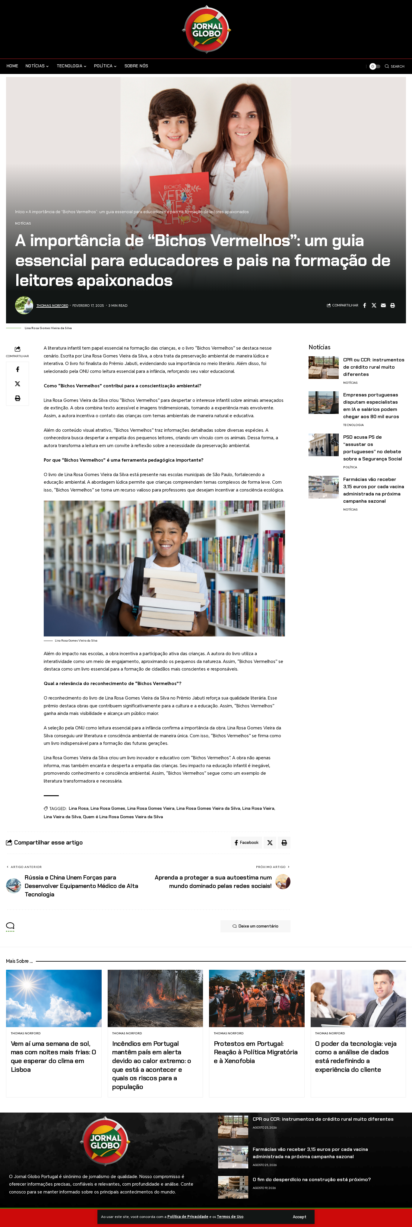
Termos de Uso (230, 1216)
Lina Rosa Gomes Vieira (150, 808)
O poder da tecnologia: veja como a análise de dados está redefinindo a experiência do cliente (355, 1056)
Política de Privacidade (187, 1216)
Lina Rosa (78, 808)
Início (20, 211)
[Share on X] (374, 305)
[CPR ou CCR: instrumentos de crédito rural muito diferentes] (324, 367)
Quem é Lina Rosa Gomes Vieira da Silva (123, 816)
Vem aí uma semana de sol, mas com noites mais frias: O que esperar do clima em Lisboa (53, 1056)
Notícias (23, 223)
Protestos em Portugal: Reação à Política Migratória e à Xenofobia (256, 1052)
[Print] (392, 305)
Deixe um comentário (258, 926)
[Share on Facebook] (364, 305)
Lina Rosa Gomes (107, 808)
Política (350, 467)
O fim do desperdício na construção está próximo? (312, 1179)
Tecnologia (353, 425)
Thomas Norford (52, 305)
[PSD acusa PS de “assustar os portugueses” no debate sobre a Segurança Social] (324, 445)
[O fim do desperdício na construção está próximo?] (233, 1187)
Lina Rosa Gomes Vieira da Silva (208, 808)
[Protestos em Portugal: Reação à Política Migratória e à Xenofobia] (257, 998)
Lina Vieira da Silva (62, 816)
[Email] (383, 305)
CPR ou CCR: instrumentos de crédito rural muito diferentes (373, 367)
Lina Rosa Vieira (258, 808)
